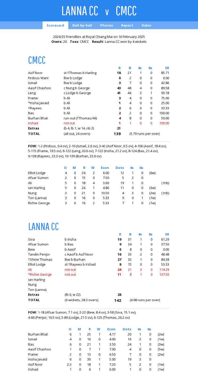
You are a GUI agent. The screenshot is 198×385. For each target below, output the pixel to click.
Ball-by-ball (82, 25)
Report (127, 25)
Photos (106, 25)
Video (146, 25)
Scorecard (55, 25)
